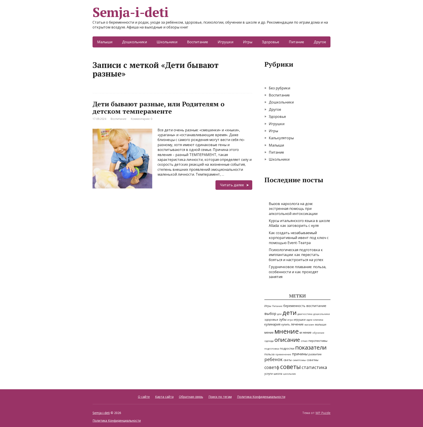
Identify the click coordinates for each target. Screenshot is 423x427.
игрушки (300, 320)
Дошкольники (134, 42)
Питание (296, 42)
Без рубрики (279, 88)
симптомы (299, 360)
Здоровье (270, 42)
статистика (314, 367)
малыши (320, 324)
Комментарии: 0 (141, 119)
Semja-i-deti (131, 12)
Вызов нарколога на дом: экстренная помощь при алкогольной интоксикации (293, 208)
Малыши (104, 42)
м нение (306, 332)
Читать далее (232, 184)
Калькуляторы (281, 137)
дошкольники (321, 314)
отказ (304, 340)
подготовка (271, 348)
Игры (247, 42)
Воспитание (197, 42)
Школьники (167, 42)
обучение (318, 332)
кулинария (272, 324)
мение (269, 333)
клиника (318, 319)
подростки (287, 348)
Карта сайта (164, 397)
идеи (309, 319)
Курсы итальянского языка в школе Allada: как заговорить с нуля (299, 223)
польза (269, 354)
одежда (269, 340)
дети (289, 312)
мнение (287, 331)
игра (290, 319)
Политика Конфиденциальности (261, 397)
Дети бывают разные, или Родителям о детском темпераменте (158, 108)
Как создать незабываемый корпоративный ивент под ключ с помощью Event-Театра (298, 237)
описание (287, 339)
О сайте (144, 397)
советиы (312, 360)
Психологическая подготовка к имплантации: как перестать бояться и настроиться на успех (296, 254)
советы (290, 367)
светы (288, 360)
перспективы (317, 341)
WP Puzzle (322, 413)
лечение (297, 324)
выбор (270, 313)
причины (300, 354)
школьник (289, 373)
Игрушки (225, 42)
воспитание (316, 305)
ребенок (273, 359)
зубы (282, 319)
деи (279, 314)
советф (271, 367)
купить (285, 324)
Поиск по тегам (220, 397)
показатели (311, 347)
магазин (309, 324)
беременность (294, 306)
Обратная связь (191, 397)
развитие (315, 354)
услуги (268, 374)
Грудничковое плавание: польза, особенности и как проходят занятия (297, 271)
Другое (320, 42)
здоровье (271, 320)
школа (278, 374)
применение (283, 354)
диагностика (304, 314)
